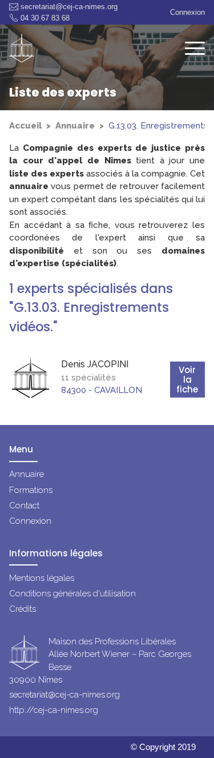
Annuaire (75, 126)
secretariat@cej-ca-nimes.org (69, 6)
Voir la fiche (187, 380)
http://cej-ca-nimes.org (53, 710)
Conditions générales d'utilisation (72, 593)
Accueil (25, 126)
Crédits (22, 609)
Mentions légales (41, 578)
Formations (31, 490)
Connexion (187, 12)
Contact (24, 505)
